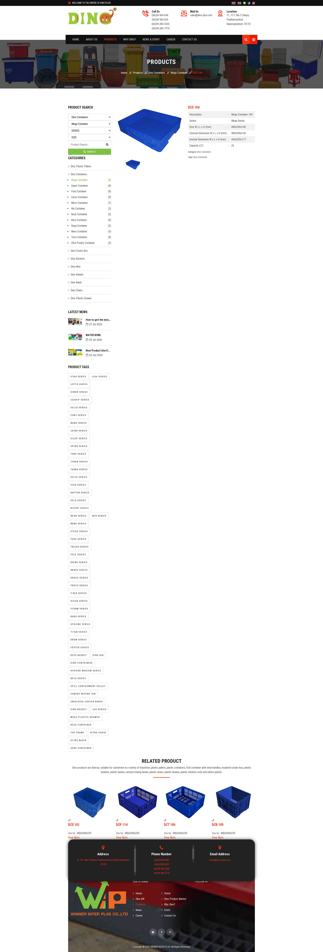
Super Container (79, 185)
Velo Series (78, 500)
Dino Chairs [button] (76, 290)
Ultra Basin (78, 740)
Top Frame (77, 732)
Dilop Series (78, 438)
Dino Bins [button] (75, 266)
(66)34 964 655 (160, 19)
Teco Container (79, 237)
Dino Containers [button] (79, 174)
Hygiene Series (80, 624)
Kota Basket (78, 655)
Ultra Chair (98, 732)
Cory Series (78, 415)
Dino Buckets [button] (78, 258)
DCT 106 (169, 825)
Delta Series (78, 477)
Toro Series (78, 454)
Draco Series (79, 577)
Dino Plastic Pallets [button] (81, 166)
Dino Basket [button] (77, 274)
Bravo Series (79, 570)
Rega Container (79, 225)
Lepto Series (79, 384)
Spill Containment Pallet (87, 686)
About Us (91, 39)
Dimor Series (79, 392)
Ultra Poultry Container (83, 242)
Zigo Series (78, 485)
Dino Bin (98, 655)
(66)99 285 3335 (161, 24)
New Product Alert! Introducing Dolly (97, 350)
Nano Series (78, 423)
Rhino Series (78, 562)
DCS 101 (74, 825)
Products (110, 39)
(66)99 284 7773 (161, 28)
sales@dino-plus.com (201, 15)
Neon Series (78, 516)
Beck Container (79, 214)
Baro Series (78, 616)
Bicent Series (79, 508)
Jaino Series (78, 430)
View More (74, 837)
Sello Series (78, 407)
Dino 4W (140, 899)
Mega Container (179, 72)
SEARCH (91, 151)
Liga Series (99, 376)
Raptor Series (79, 492)
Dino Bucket (78, 709)
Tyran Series (79, 461)
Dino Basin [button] (76, 282)
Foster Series (79, 647)
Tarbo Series (79, 469)
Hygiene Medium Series (85, 670)
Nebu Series (78, 523)
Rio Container (78, 208)
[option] (149, 130)
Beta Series (78, 678)
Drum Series (78, 639)
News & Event (151, 39)
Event (167, 910)
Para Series (78, 539)
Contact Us (189, 39)
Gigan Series (79, 601)
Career (171, 39)
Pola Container (78, 191)
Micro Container (79, 202)
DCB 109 (217, 825)
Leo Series (99, 709)
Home (75, 39)
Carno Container (79, 197)
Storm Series (79, 608)
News (139, 910)
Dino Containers (156, 72)
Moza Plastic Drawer (85, 717)
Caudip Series (79, 399)
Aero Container (79, 220)
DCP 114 (122, 825)
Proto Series (79, 585)
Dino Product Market (175, 899)
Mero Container (79, 231)
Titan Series (78, 632)
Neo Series (99, 516)
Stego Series (79, 531)
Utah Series (78, 376)
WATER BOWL (93, 335)
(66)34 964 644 (160, 15)
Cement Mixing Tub (83, 694)
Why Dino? (129, 39)
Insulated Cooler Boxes (86, 701)
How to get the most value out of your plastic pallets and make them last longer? (98, 319)
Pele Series (78, 554)
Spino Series (78, 446)
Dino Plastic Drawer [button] (81, 298)
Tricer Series (79, 546)
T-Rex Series (78, 593)
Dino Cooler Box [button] (79, 250)
